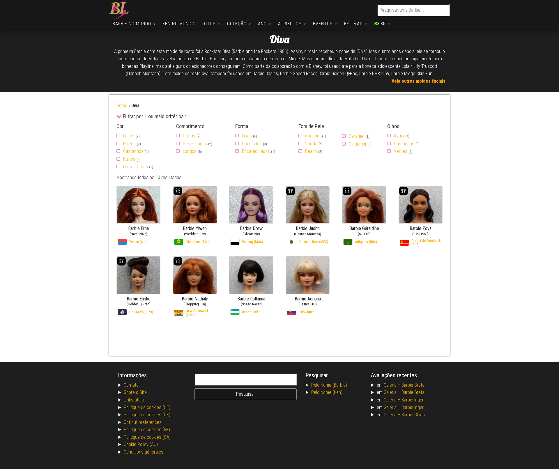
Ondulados (252, 143)
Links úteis (134, 400)
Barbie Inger (412, 400)
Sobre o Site (135, 392)
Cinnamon (358, 144)
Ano (263, 23)
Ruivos (129, 159)
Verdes (400, 151)
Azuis (399, 136)
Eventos (323, 23)
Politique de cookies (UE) (147, 407)
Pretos (129, 143)
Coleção (237, 23)
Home (121, 105)
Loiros (129, 136)
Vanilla (311, 143)
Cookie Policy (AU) (141, 444)
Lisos (247, 136)
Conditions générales (143, 452)
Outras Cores (135, 166)
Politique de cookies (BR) (147, 429)
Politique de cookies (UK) (147, 414)
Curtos (189, 136)
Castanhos (133, 151)
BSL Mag (354, 23)
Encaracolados (256, 151)
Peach (311, 151)
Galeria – (392, 385)
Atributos (290, 23)
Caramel (356, 136)
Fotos (209, 23)
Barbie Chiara (413, 414)
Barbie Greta (412, 385)
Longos (190, 151)
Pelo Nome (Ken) (326, 392)
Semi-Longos (195, 143)
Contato (131, 385)
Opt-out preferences (143, 422)
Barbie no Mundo (133, 23)
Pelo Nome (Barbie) (329, 385)
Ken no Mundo (178, 23)
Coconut (313, 136)
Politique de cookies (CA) (147, 437)
